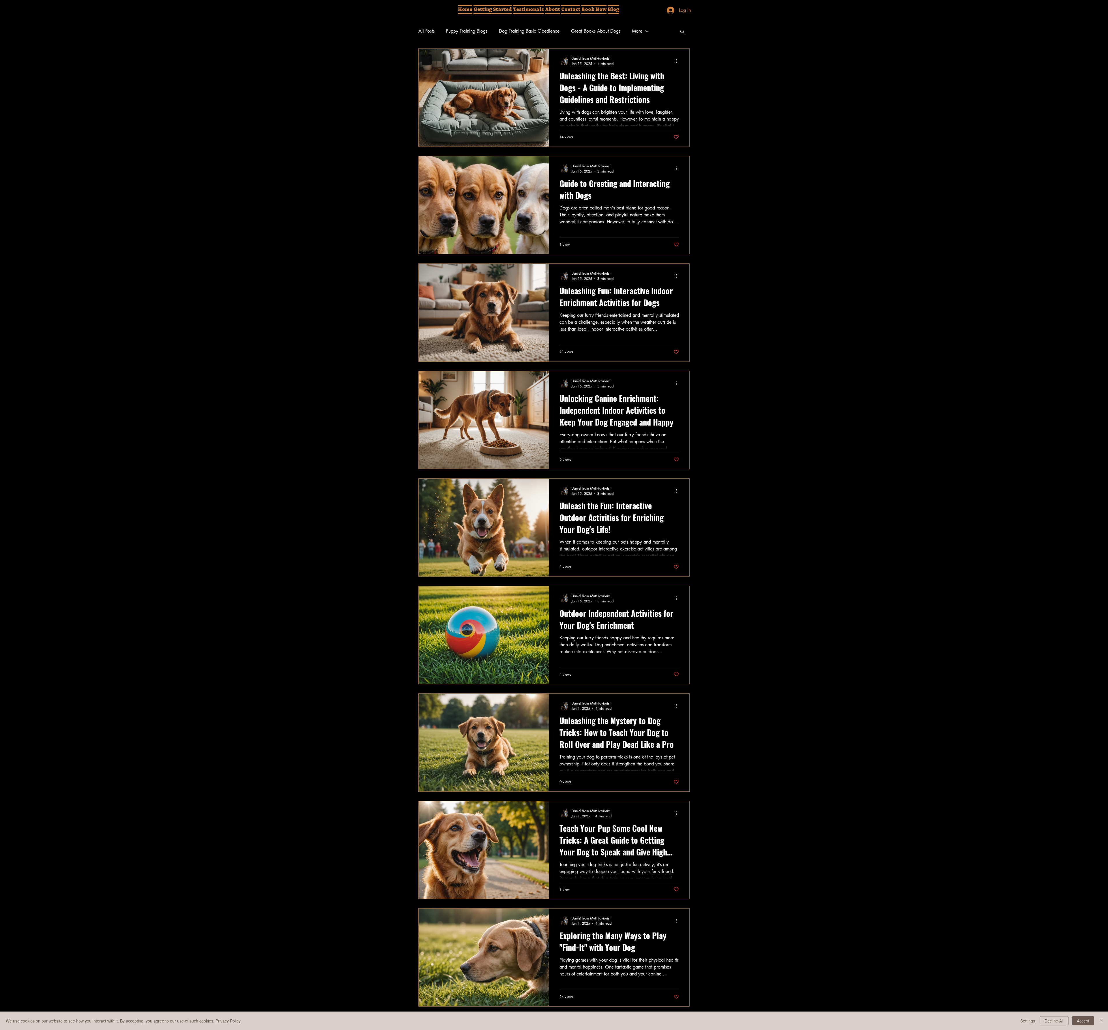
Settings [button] (1027, 1021)
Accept (1083, 1021)
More (637, 31)
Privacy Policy (228, 1021)
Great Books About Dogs (595, 31)
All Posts (426, 31)
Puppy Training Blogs (466, 31)
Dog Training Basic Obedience (529, 31)
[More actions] (678, 60)
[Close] (1101, 1020)
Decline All (1054, 1021)
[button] (682, 32)
